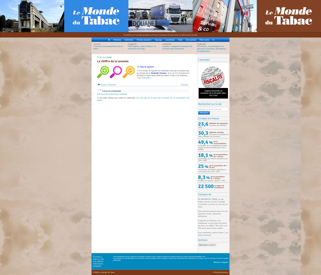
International (191, 39)
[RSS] (213, 39)
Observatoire (204, 39)
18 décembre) (146, 78)
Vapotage (158, 39)
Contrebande (112, 85)
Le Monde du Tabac (107, 272)
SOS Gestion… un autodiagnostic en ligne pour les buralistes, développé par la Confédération (211, 48)
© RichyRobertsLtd (220, 272)
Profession (117, 39)
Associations (170, 39)
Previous (194, 78)
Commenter (184, 85)
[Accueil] (109, 39)
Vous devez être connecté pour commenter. (112, 94)
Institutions (129, 39)
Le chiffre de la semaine (113, 61)
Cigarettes (103, 85)
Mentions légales (221, 262)
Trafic (180, 39)
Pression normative (144, 39)
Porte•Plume (97, 257)
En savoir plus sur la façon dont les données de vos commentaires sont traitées (143, 99)
